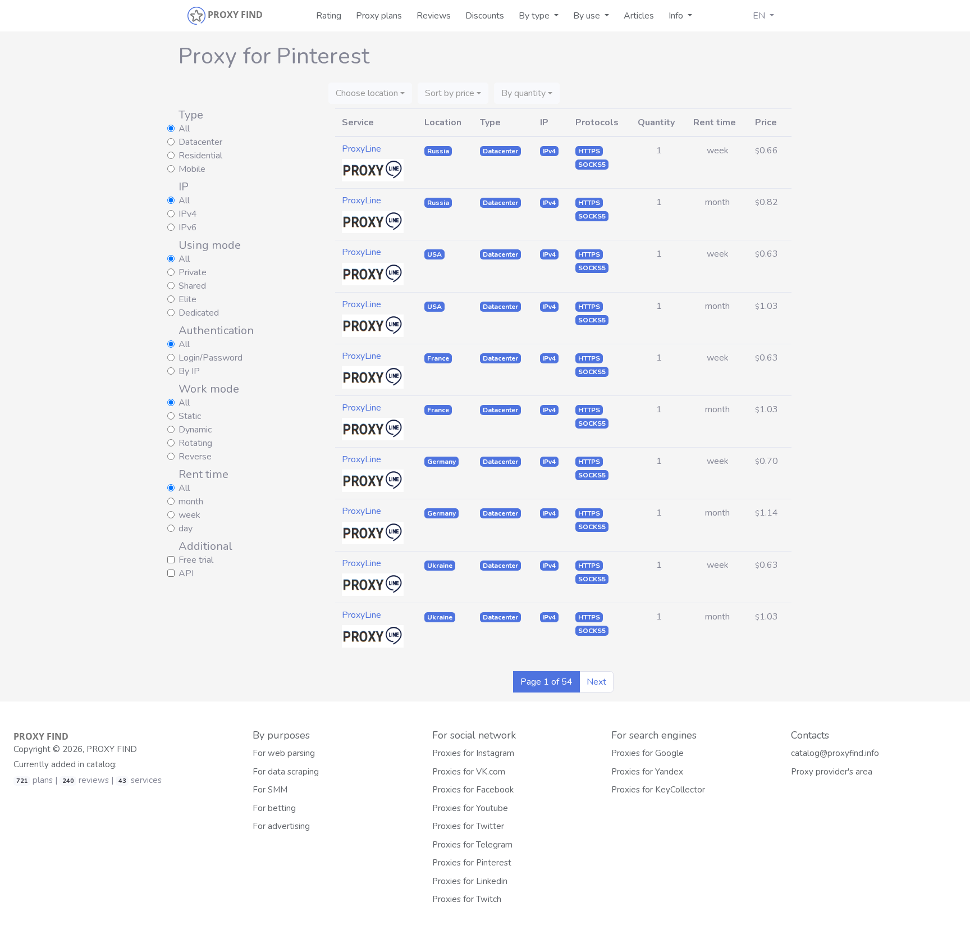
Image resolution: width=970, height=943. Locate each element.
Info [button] (677, 16)
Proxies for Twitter (468, 826)
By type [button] (535, 16)
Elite (187, 299)
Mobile (192, 169)
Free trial (196, 560)
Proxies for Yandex (647, 771)
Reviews (434, 16)
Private (193, 272)
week (189, 515)
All (184, 128)
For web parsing (284, 753)
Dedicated (199, 313)
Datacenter (200, 142)
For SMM (270, 789)
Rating (328, 16)
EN (760, 16)
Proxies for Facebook (473, 789)
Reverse (195, 456)
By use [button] (587, 16)
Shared (192, 286)
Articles (639, 16)
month (191, 501)
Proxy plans (379, 16)
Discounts (484, 16)
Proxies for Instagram (473, 753)
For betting (274, 808)
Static (190, 416)
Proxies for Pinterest (471, 862)
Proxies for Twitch (466, 899)
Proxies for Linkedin (469, 881)
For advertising (281, 826)
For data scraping (286, 771)
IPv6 (188, 227)
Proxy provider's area (831, 771)
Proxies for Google (647, 753)
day (186, 528)
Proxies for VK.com (468, 771)
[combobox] (370, 93)
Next (596, 682)
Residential (200, 155)
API (186, 573)
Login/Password (210, 358)
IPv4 (188, 214)
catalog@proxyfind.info (835, 753)
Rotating (195, 443)
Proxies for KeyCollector (658, 789)
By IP (189, 371)
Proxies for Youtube (470, 808)
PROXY (40, 736)
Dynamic (195, 429)
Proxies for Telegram (472, 844)
